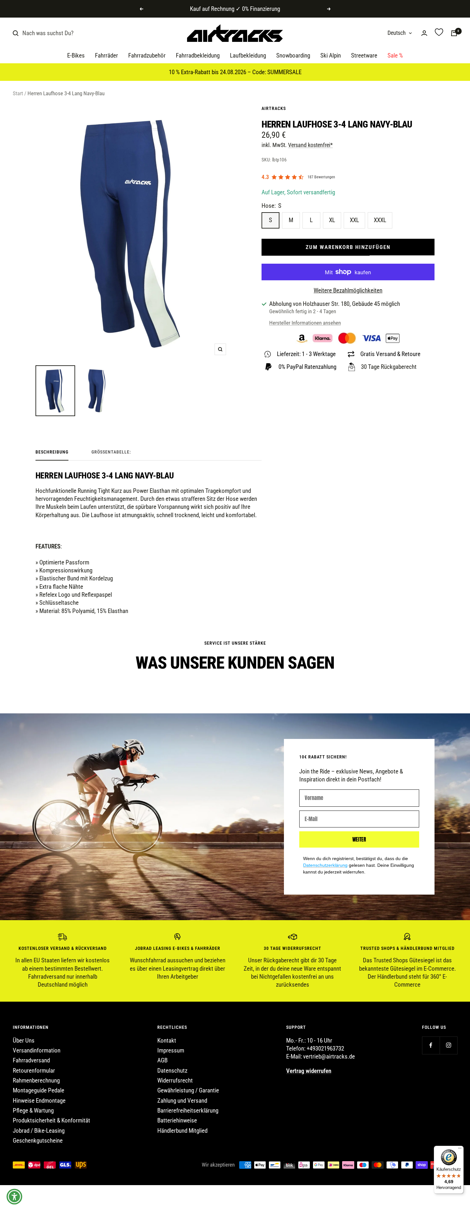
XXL (354, 220)
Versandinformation (36, 1050)
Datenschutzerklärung (325, 865)
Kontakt (166, 1040)
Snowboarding (293, 55)
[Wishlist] (439, 33)
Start (18, 93)
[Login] (424, 33)
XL (332, 220)
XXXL (380, 220)
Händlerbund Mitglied (182, 1130)
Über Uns (24, 1040)
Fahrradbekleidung (198, 55)
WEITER (359, 839)
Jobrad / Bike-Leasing (39, 1130)
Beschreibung (51, 451)
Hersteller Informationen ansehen (305, 323)
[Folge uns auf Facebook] (431, 1045)
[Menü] (460, 1149)
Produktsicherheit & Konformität (51, 1120)
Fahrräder (106, 55)
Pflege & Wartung (33, 1110)
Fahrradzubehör (147, 55)
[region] (235, 961)
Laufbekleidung (248, 55)
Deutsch (397, 33)
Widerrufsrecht (175, 1080)
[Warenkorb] (454, 33)
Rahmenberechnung (36, 1080)
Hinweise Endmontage (39, 1100)
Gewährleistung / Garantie (188, 1090)
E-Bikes (76, 55)
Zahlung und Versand (182, 1100)
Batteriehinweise (177, 1120)
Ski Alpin (330, 55)
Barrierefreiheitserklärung (187, 1110)
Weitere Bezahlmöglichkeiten (348, 290)
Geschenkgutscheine (38, 1140)
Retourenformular (34, 1070)
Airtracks (274, 108)
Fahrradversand (31, 1060)
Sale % (395, 55)
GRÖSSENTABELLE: (111, 451)
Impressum (170, 1050)
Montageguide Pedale (38, 1090)
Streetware (364, 55)
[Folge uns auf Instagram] (448, 1045)
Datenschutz (172, 1070)
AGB (162, 1060)
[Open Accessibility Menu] (14, 1197)
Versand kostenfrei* (310, 145)
